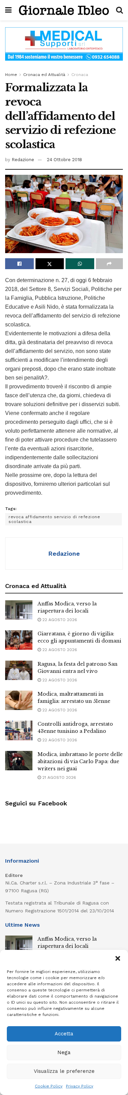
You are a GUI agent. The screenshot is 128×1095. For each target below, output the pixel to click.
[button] (117, 958)
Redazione (23, 159)
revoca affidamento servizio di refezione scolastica (54, 519)
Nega (64, 1052)
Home (11, 74)
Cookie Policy (48, 1086)
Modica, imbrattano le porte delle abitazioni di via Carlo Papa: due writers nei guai (80, 761)
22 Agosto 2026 (59, 619)
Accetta (64, 1034)
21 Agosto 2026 (58, 777)
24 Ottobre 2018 (64, 159)
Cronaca (79, 74)
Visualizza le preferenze (64, 1071)
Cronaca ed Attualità (44, 74)
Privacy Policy (79, 1086)
